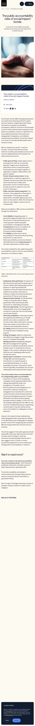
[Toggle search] (22, 4)
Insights (8, 8)
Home (2, 8)
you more (9, 710)
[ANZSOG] (4, 3)
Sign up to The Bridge (8, 497)
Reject (7, 720)
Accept (16, 720)
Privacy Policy (9, 715)
